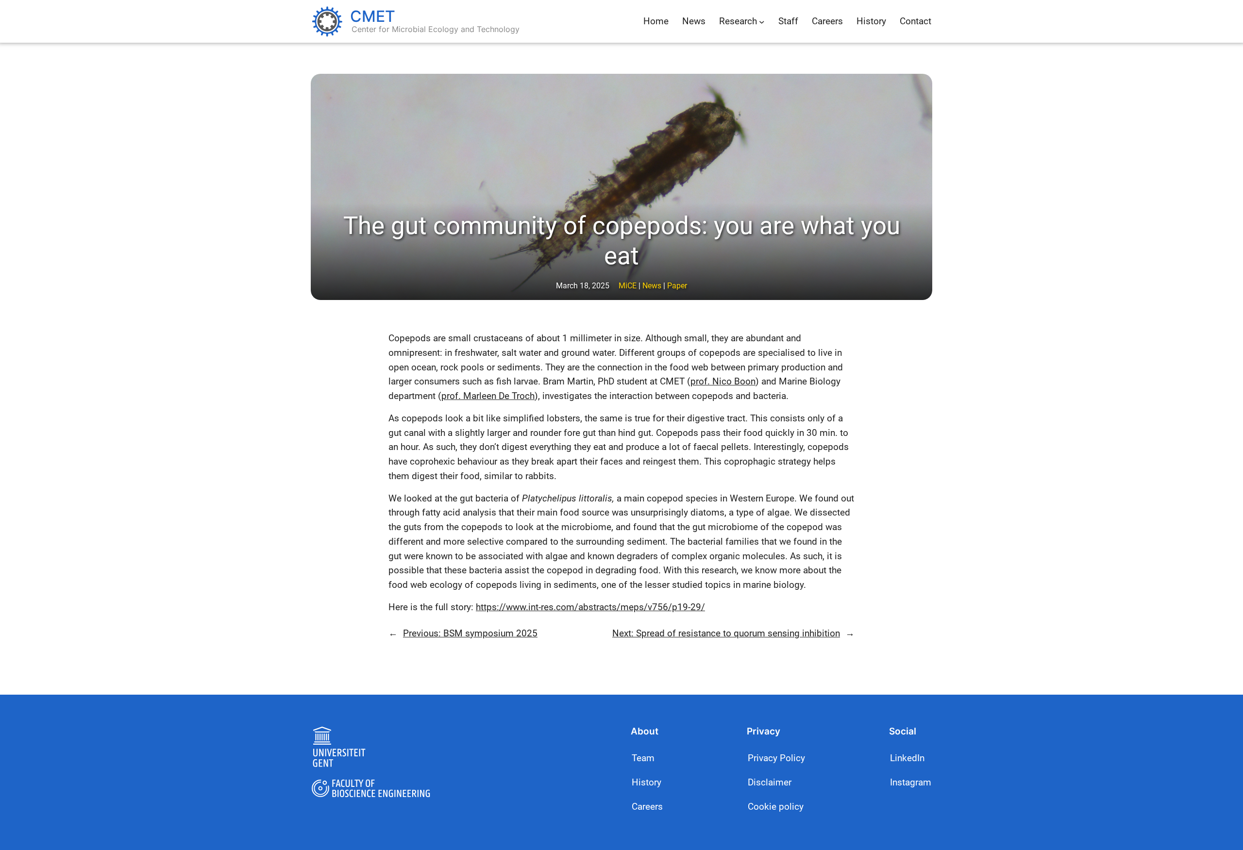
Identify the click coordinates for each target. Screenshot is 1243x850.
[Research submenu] (762, 21)
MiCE (628, 285)
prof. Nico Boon (723, 381)
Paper (677, 285)
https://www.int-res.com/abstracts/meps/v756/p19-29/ (590, 607)
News (651, 285)
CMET (372, 16)
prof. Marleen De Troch (488, 395)
